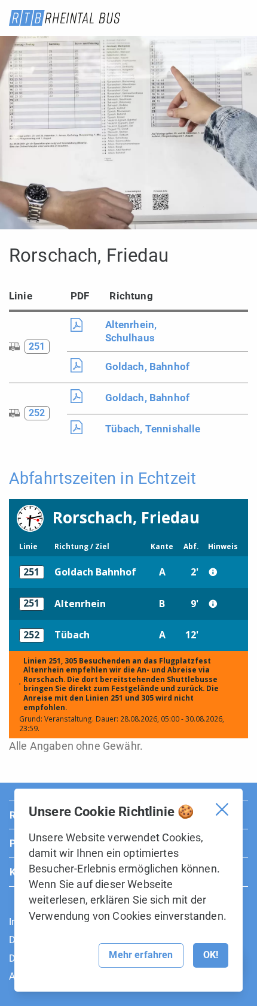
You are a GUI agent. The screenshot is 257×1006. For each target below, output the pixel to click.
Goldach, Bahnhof (147, 366)
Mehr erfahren (141, 954)
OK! (210, 954)
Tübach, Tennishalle (153, 429)
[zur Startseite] (64, 18)
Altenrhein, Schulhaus (131, 331)
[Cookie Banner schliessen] (222, 809)
